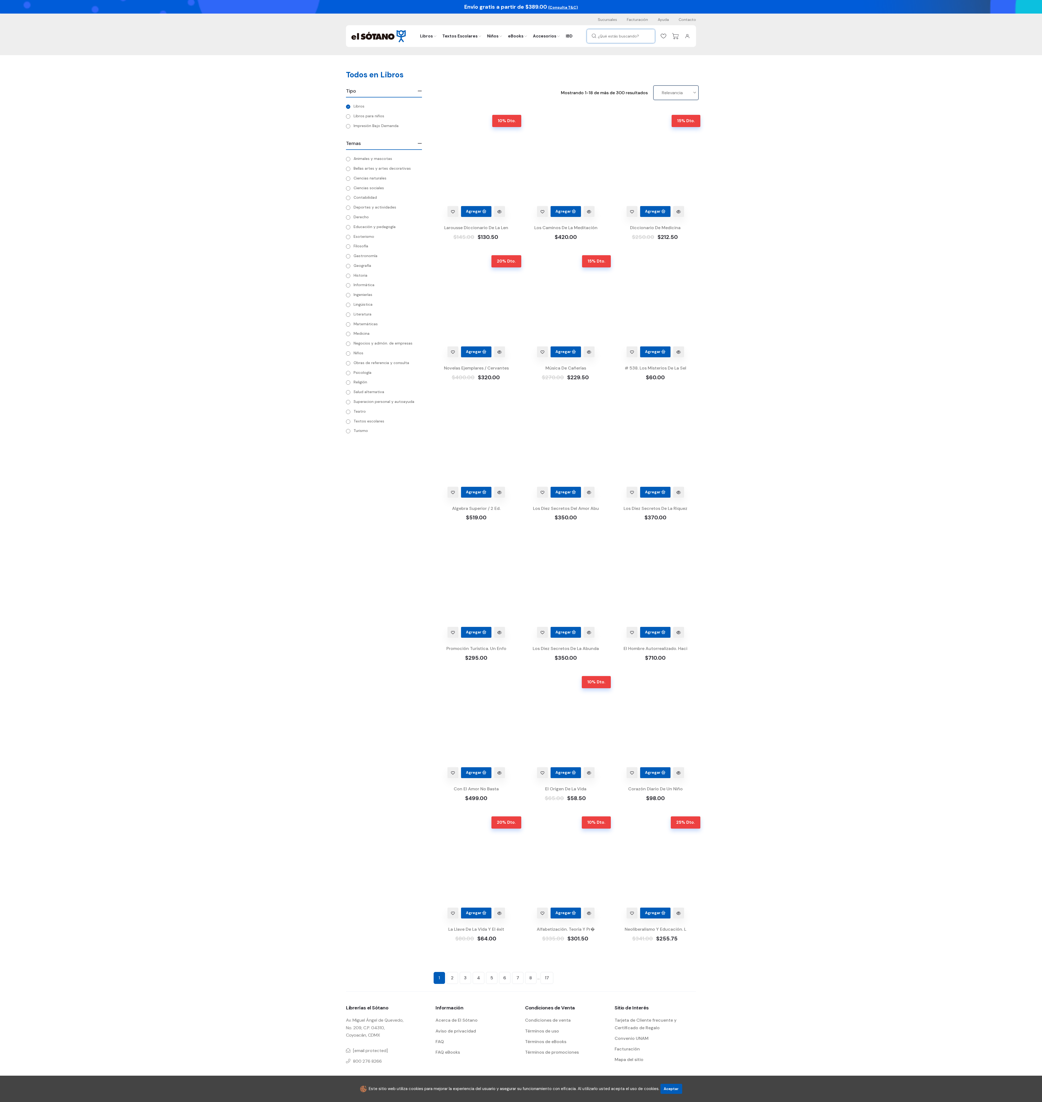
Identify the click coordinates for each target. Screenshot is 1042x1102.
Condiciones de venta (548, 1020)
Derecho (361, 216)
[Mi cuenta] (687, 36)
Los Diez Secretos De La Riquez (655, 508)
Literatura (362, 314)
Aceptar (671, 1089)
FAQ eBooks (448, 1052)
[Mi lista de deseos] (663, 36)
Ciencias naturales (370, 178)
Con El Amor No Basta (476, 789)
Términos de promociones (552, 1052)
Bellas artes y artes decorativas (382, 168)
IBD (569, 36)
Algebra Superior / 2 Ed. (476, 508)
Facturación (637, 19)
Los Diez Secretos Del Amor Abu (566, 508)
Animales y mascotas (373, 158)
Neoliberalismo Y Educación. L (655, 929)
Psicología (362, 372)
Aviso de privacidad (456, 1031)
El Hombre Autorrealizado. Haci (655, 648)
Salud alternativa (369, 391)
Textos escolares (369, 421)
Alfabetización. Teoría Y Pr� (566, 929)
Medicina (362, 333)
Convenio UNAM (632, 1038)
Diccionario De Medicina (655, 227)
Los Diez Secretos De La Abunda (566, 648)
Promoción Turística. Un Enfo (476, 648)
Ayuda (663, 19)
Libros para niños (369, 115)
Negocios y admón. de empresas (383, 343)
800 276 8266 (367, 1061)
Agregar (474, 211)
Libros (426, 36)
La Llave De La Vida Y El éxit (476, 929)
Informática (364, 284)
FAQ (440, 1041)
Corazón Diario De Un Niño (655, 789)
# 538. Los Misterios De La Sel (655, 368)
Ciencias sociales (369, 187)
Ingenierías (363, 294)
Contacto (687, 19)
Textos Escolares (460, 36)
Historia (360, 275)
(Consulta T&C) (563, 7)
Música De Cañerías (565, 368)
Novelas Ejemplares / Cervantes (476, 368)
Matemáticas (366, 323)
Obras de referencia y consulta (381, 362)
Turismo (361, 430)
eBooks (515, 36)
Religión (360, 382)
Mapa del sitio (629, 1059)
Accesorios (544, 36)
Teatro (360, 411)
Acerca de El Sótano (457, 1020)
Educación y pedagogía (375, 226)
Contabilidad (365, 197)
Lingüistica (363, 304)
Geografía (362, 265)
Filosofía (361, 246)
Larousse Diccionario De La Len (476, 227)
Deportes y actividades (375, 207)
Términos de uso (542, 1031)
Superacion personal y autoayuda (384, 401)
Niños (492, 36)
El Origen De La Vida (565, 789)
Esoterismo (364, 236)
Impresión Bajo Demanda (376, 125)
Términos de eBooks (545, 1041)
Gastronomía (365, 255)
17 (547, 978)
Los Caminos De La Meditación (566, 227)
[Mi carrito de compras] (675, 36)
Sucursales (607, 19)
